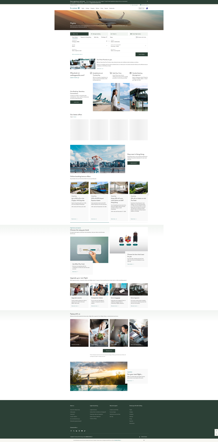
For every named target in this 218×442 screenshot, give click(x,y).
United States (144, 436)
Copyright (72, 436)
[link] (82, 64)
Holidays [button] (87, 8)
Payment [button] (106, 8)
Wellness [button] (97, 8)
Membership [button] (111, 8)
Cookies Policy (117, 440)
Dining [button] (102, 8)
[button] (109, 41)
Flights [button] (83, 8)
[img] (147, 1)
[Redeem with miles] (136, 37)
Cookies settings (93, 418)
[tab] (75, 37)
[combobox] (89, 45)
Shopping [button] (92, 8)
